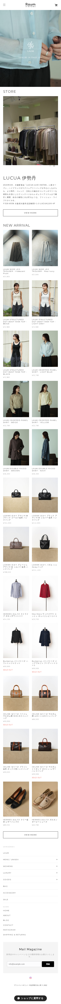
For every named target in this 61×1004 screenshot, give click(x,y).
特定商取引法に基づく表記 (38, 985)
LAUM (6, 853)
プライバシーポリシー (21, 985)
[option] (30, 48)
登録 (48, 964)
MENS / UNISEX (11, 859)
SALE (5, 899)
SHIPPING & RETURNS (14, 935)
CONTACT (8, 925)
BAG (5, 886)
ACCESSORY (9, 893)
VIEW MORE (30, 213)
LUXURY (7, 873)
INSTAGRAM (9, 930)
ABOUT (7, 915)
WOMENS (8, 866)
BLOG (6, 920)
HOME (6, 911)
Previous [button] (6, 133)
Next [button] (55, 133)
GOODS (7, 879)
